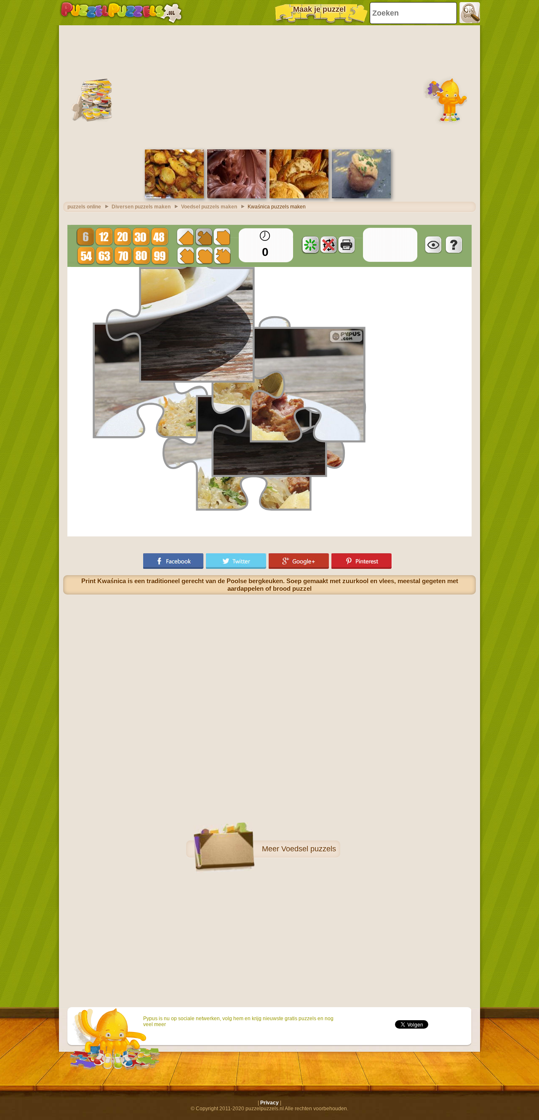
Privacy (269, 1103)
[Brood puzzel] (299, 197)
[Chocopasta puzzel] (236, 197)
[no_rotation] (328, 244)
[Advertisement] (269, 86)
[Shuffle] (310, 244)
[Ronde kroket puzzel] (361, 197)
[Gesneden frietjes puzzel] (174, 197)
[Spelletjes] (121, 12)
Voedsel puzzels (308, 849)
